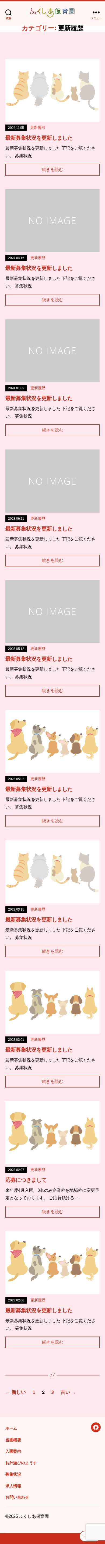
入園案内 (13, 1451)
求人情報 (13, 1485)
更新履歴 (37, 127)
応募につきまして (26, 1180)
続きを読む (52, 169)
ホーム (11, 1428)
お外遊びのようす (21, 1463)
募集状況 (13, 1474)
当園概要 (13, 1440)
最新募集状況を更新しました (38, 138)
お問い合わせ (17, 1497)
